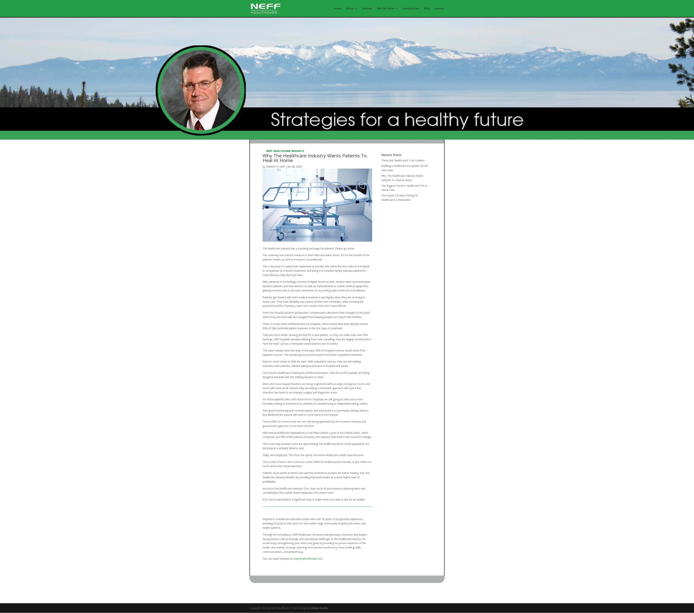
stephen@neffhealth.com (308, 558)
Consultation (411, 8)
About (350, 8)
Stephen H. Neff (275, 166)
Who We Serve (385, 8)
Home (337, 8)
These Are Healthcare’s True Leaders (403, 160)
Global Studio (319, 608)
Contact (439, 8)
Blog (427, 8)
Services (367, 8)
